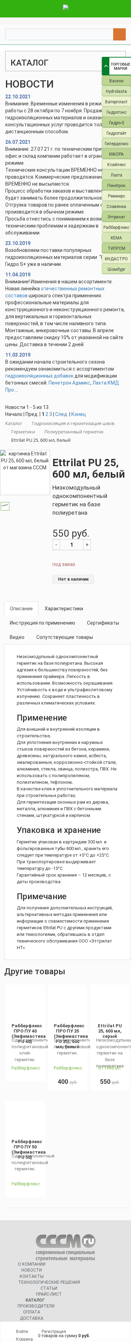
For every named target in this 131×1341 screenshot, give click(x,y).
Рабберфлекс (116, 227)
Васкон (116, 81)
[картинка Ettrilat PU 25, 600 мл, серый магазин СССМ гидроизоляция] (110, 1004)
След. (61, 414)
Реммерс (116, 196)
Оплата (31, 1312)
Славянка (116, 206)
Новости (31, 1270)
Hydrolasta (116, 91)
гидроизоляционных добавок (39, 376)
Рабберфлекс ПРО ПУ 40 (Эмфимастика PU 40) (29, 1033)
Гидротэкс (116, 112)
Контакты (32, 1276)
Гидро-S (116, 122)
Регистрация (54, 1331)
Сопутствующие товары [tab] (64, 637)
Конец (78, 414)
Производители (35, 1306)
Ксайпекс (116, 164)
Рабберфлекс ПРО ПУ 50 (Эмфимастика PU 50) (29, 1149)
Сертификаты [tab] (103, 623)
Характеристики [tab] (64, 608)
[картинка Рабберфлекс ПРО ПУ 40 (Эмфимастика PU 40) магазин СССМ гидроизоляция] (25, 1004)
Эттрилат (116, 217)
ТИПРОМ (116, 248)
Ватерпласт (116, 101)
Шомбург (116, 269)
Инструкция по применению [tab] (42, 623)
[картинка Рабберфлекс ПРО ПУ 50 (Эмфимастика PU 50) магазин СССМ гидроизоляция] (25, 1120)
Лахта (116, 175)
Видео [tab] (17, 637)
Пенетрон (116, 185)
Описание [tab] (21, 608)
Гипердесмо (116, 143)
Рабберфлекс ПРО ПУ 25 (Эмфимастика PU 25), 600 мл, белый (71, 1036)
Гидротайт (116, 133)
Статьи (49, 1288)
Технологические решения (49, 1282)
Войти (22, 1331)
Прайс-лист (49, 1294)
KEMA (116, 238)
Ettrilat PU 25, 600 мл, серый (110, 1031)
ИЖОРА (116, 154)
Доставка (31, 1318)
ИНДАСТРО (116, 258)
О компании (31, 1264)
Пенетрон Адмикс (69, 383)
